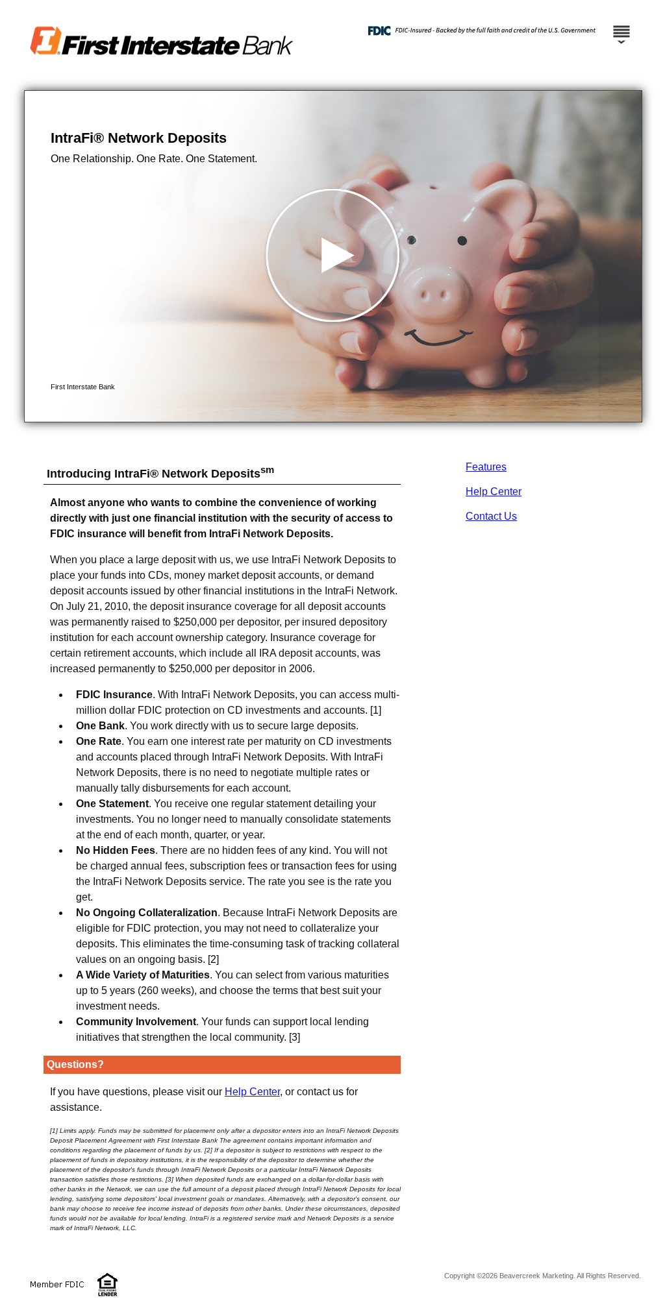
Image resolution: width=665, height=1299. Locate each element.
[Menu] (621, 26)
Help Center (493, 491)
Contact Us (491, 516)
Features (486, 466)
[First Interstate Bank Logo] (329, 77)
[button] (333, 256)
